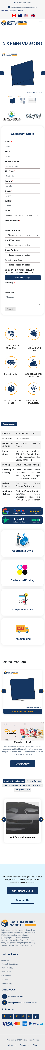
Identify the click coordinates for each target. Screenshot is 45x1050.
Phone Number (13, 161)
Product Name (12, 220)
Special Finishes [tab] (10, 785)
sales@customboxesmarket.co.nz (23, 7)
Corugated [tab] (19, 790)
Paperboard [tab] (25, 785)
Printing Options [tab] (34, 781)
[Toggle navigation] (40, 23)
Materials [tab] (37, 785)
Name (8, 141)
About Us (5, 960)
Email (8, 151)
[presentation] (3, 691)
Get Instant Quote (22, 890)
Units (8, 210)
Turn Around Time (13, 260)
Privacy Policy (7, 968)
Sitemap (4, 979)
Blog (35, 1045)
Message (9, 292)
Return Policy (6, 983)
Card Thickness (12, 240)
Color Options (11, 250)
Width (8, 201)
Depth (8, 191)
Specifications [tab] (9, 424)
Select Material (12, 230)
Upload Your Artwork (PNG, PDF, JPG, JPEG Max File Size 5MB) (20, 271)
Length (9, 181)
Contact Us (22, 900)
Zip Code (10, 171)
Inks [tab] (28, 790)
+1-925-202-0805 (23, 3)
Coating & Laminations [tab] (14, 781)
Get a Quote (22, 763)
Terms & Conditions (9, 964)
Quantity (10, 282)
